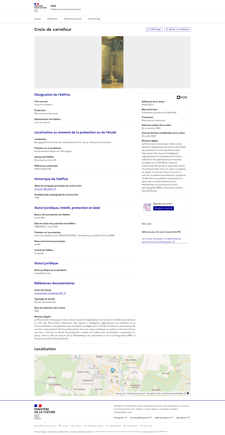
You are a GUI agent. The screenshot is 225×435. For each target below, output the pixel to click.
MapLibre (118, 393)
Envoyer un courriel (163, 208)
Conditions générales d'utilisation (82, 431)
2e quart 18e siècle (43, 188)
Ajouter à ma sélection (179, 29)
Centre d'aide (94, 18)
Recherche (52, 18)
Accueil (37, 18)
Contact (65, 426)
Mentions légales (40, 431)
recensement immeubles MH (48, 293)
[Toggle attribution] (187, 393)
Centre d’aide (132, 426)
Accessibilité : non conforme (45, 426)
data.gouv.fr (181, 417)
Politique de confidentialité (58, 431)
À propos (77, 426)
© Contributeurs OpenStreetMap (171, 393)
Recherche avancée (72, 18)
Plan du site (147, 426)
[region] (112, 375)
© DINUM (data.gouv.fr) (134, 393)
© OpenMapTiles (151, 393)
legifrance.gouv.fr (163, 417)
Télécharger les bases (95, 426)
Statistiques (113, 426)
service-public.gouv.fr (139, 417)
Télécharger (155, 29)
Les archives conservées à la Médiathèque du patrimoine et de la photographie (161, 240)
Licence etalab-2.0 (148, 431)
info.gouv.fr (119, 417)
